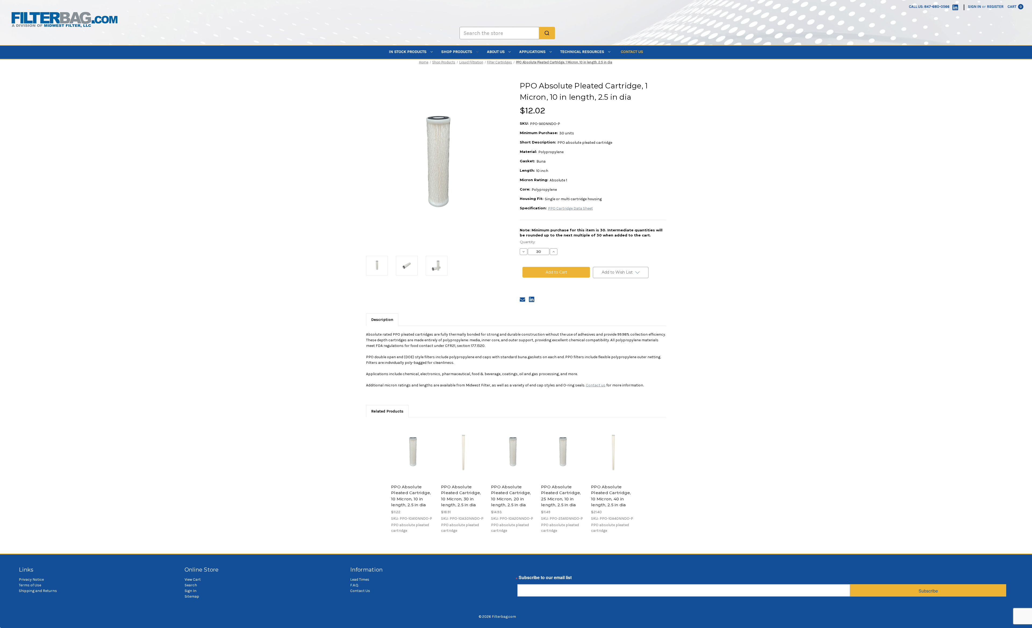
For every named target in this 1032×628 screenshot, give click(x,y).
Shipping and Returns (38, 590)
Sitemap (192, 596)
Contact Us (632, 51)
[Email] (522, 299)
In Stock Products (408, 51)
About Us (496, 51)
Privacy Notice (31, 579)
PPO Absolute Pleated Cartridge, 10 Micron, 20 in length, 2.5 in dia (511, 496)
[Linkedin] (955, 7)
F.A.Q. (354, 585)
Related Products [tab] (387, 411)
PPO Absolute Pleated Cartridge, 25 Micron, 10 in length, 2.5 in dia (561, 496)
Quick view (412, 447)
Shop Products (457, 51)
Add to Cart (413, 457)
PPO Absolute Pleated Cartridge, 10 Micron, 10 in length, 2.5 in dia (411, 496)
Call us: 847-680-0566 (929, 6)
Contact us (595, 385)
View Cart (193, 579)
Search (191, 585)
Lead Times (359, 579)
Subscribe (928, 591)
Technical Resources (582, 51)
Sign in (974, 6)
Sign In (190, 590)
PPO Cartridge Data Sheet (570, 208)
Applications (533, 51)
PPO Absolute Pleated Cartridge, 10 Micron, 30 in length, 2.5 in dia (461, 496)
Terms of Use (30, 585)
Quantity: (528, 242)
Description (382, 319)
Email (523, 579)
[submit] (547, 33)
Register (995, 6)
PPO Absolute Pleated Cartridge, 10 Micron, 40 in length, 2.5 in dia (611, 496)
